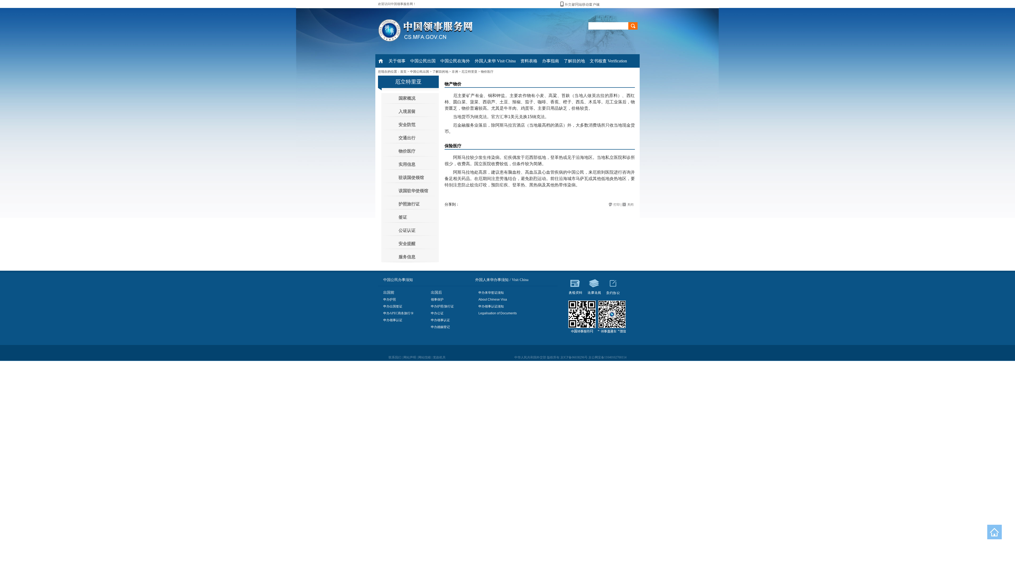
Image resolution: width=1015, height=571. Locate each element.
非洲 (455, 71)
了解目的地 (440, 71)
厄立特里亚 (469, 71)
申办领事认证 (392, 320)
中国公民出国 (419, 71)
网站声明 (409, 357)
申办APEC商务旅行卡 (398, 313)
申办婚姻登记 (440, 327)
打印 (616, 204)
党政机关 (439, 357)
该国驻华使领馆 (413, 190)
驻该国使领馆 (411, 177)
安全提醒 (407, 243)
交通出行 (407, 138)
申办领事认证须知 (491, 306)
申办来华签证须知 (491, 292)
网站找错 (424, 357)
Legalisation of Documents (497, 313)
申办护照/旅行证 (442, 306)
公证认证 (407, 230)
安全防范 (407, 124)
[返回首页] (994, 532)
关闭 (630, 204)
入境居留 (407, 111)
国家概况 (407, 98)
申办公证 (437, 313)
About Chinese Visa (492, 299)
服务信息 (407, 257)
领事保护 (437, 299)
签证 (403, 217)
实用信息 (407, 164)
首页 (403, 71)
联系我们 (395, 357)
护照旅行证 (409, 204)
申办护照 (389, 299)
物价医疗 (487, 71)
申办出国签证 (392, 306)
